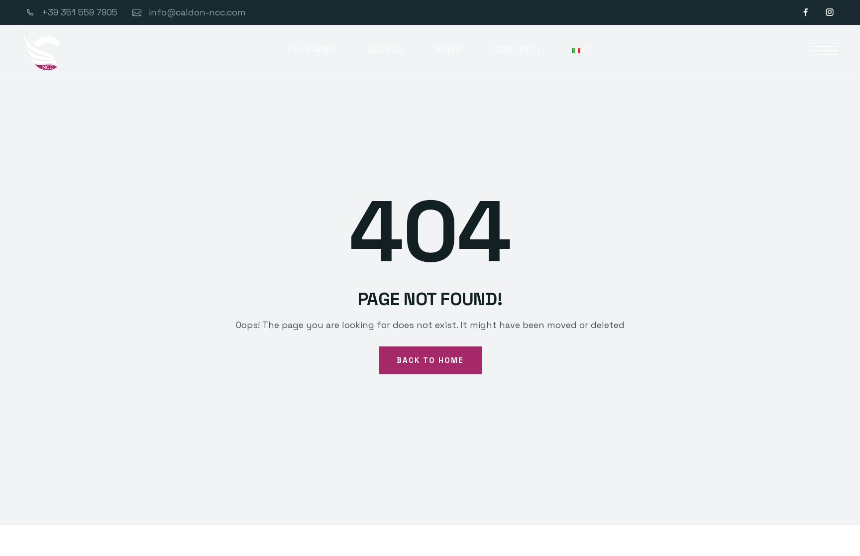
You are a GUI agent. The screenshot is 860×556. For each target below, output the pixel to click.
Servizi (385, 49)
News (448, 49)
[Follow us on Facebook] (807, 12)
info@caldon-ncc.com (197, 12)
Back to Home (430, 360)
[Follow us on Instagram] (829, 12)
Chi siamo (312, 49)
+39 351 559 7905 (79, 12)
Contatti (517, 49)
